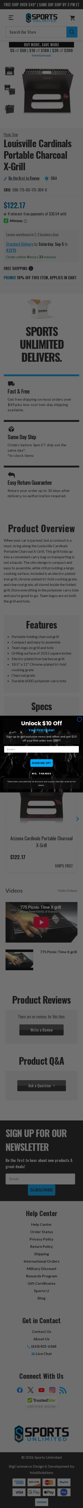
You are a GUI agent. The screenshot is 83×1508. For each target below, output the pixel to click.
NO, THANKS (41, 773)
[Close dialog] (79, 719)
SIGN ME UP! (41, 763)
